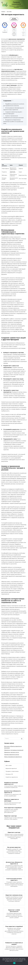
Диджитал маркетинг (11, 768)
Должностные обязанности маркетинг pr (14, 863)
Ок (14, 963)
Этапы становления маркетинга (13, 756)
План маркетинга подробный (12, 807)
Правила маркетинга (16, 3)
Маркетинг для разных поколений (13, 750)
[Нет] (26, 961)
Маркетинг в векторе (10, 815)
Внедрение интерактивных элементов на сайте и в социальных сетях (13, 121)
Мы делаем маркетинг (14, 847)
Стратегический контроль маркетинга (14, 879)
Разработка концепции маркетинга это (11, 783)
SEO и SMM (9, 765)
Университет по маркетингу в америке (14, 943)
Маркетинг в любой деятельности (14, 910)
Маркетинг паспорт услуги (11, 752)
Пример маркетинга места (11, 754)
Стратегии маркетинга (12, 777)
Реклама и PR (9, 774)
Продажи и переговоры (12, 771)
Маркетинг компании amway (14, 895)
